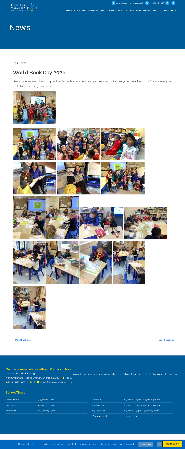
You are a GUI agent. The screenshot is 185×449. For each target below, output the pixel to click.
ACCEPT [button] (162, 444)
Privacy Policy (157, 374)
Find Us (69, 377)
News (23, 63)
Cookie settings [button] (145, 444)
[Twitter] (167, 3)
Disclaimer (172, 374)
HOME (15, 63)
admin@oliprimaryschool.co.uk (129, 3)
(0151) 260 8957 (156, 3)
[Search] (173, 3)
